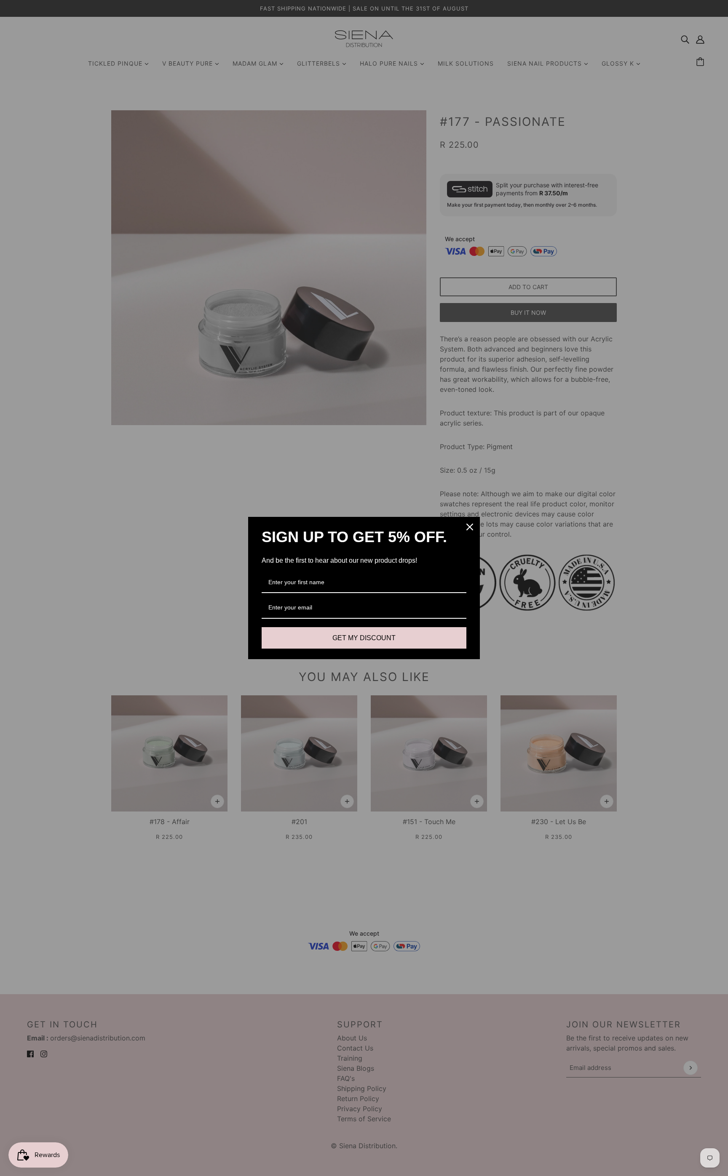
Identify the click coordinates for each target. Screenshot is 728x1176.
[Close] (470, 527)
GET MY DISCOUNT (364, 637)
